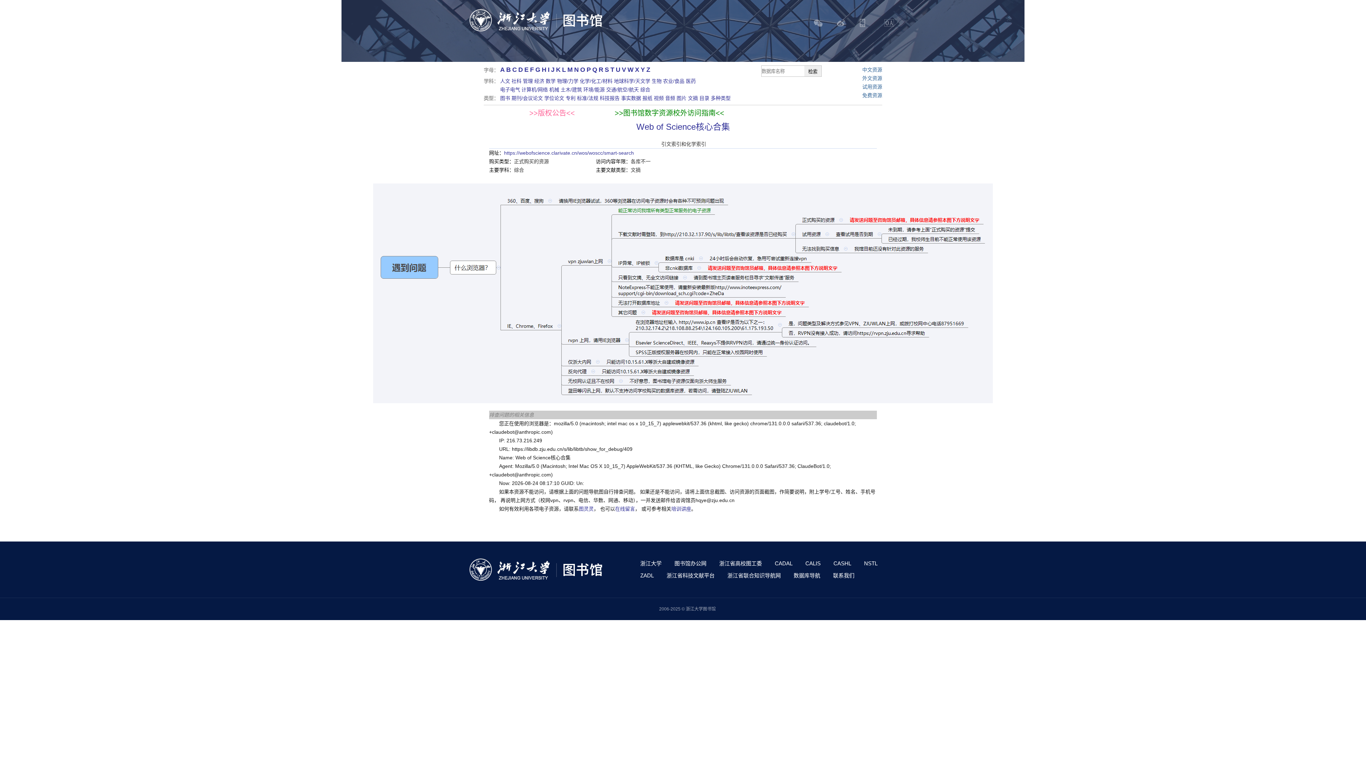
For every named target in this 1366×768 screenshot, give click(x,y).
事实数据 (631, 98)
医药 (691, 81)
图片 (682, 98)
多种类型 (721, 98)
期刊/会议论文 (527, 98)
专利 (571, 98)
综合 (645, 89)
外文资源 (872, 78)
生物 (657, 81)
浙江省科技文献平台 (691, 575)
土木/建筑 (571, 89)
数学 (551, 81)
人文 (505, 81)
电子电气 (510, 89)
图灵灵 (586, 509)
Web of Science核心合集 (683, 127)
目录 (704, 98)
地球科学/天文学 (632, 81)
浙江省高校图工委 (740, 563)
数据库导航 (807, 575)
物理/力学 (567, 81)
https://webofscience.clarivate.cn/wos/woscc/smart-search (569, 153)
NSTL (871, 563)
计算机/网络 (534, 89)
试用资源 (872, 87)
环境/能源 (594, 89)
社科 (516, 81)
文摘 (693, 98)
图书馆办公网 (690, 563)
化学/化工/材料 (596, 81)
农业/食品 (673, 81)
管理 (528, 81)
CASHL (842, 563)
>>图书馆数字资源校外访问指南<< (669, 113)
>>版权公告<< (552, 113)
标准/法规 (587, 98)
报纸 (647, 98)
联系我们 (843, 575)
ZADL (647, 575)
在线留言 (625, 509)
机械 (554, 89)
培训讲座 (681, 509)
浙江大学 (651, 563)
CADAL (784, 563)
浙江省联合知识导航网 (754, 575)
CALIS (813, 563)
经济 (539, 81)
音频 (670, 98)
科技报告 (610, 98)
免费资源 (872, 95)
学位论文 (554, 98)
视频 (659, 98)
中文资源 (872, 70)
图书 (505, 98)
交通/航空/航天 (622, 89)
